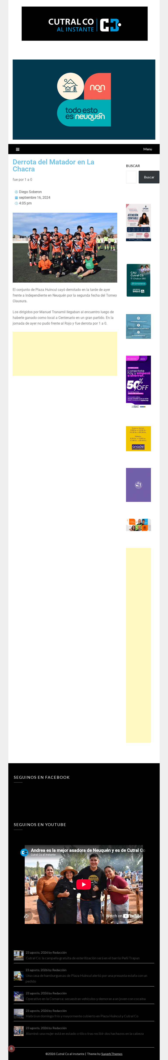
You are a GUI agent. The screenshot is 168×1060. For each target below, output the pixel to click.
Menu (147, 149)
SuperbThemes (111, 1054)
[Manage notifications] (11, 1048)
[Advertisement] (65, 354)
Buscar (133, 165)
